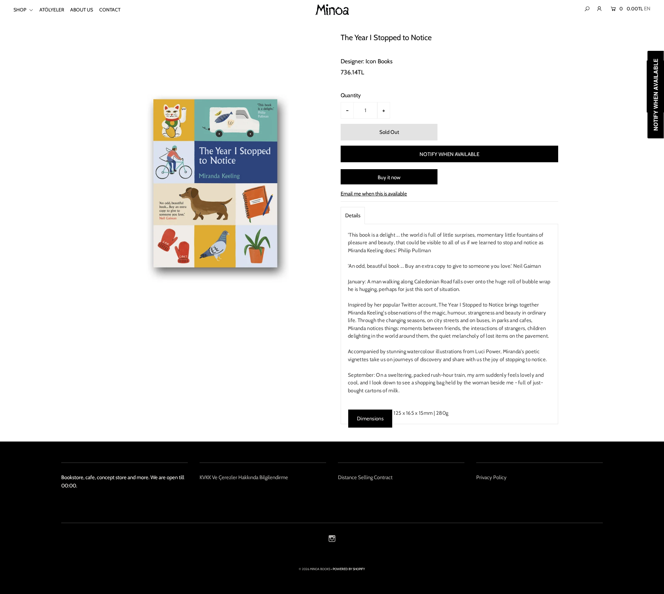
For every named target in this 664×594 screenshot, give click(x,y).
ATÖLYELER (51, 10)
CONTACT (109, 10)
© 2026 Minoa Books (314, 569)
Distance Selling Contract (365, 477)
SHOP (20, 10)
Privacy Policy (491, 477)
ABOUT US (81, 10)
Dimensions (370, 418)
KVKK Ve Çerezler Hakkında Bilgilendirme (244, 477)
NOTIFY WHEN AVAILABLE (449, 154)
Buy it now (389, 177)
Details (352, 215)
